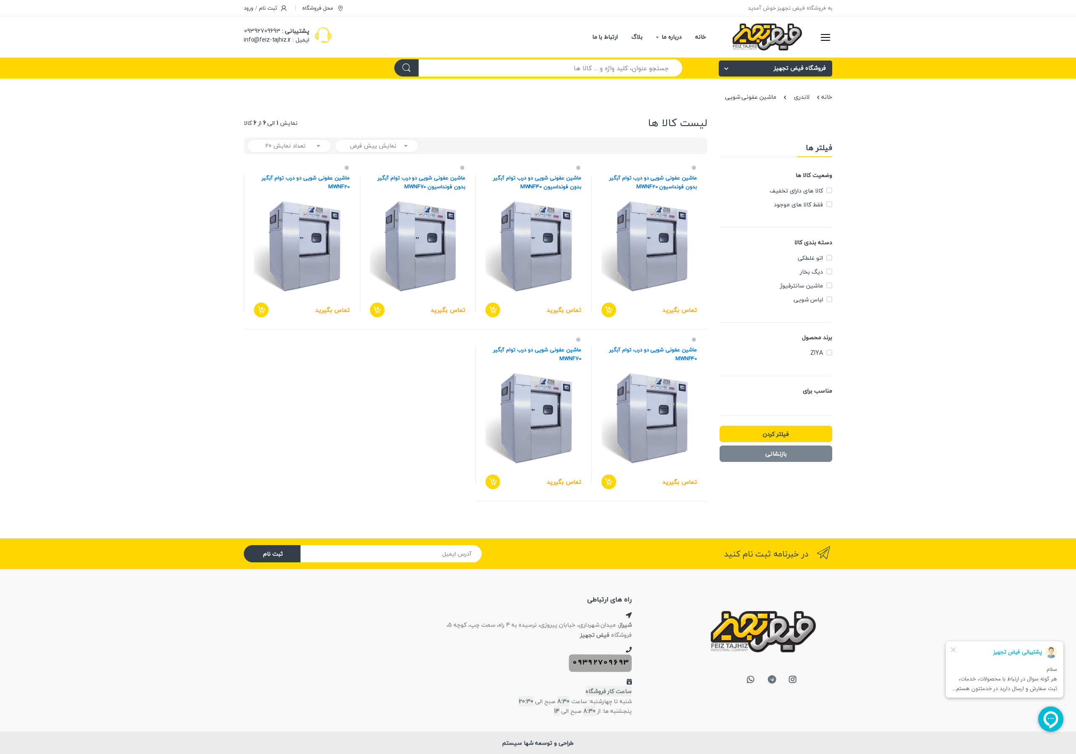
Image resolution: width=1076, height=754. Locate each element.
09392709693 (262, 31)
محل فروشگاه (318, 8)
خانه (700, 37)
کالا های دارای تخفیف (796, 190)
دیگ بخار (811, 271)
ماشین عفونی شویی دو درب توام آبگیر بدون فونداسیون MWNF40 (537, 182)
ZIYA (816, 352)
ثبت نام (273, 553)
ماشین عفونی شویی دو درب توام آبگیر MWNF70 (537, 354)
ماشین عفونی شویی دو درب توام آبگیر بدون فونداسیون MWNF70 (421, 182)
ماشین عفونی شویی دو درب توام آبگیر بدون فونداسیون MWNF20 (653, 182)
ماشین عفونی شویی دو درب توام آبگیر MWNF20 (305, 182)
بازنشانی (776, 453)
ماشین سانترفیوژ (801, 285)
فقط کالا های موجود (798, 204)
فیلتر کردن (776, 434)
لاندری (802, 97)
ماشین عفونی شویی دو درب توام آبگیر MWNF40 (653, 354)
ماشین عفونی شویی (751, 97)
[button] (377, 146)
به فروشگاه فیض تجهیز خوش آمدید (790, 8)
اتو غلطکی (810, 257)
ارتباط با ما (605, 37)
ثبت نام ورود (261, 8)
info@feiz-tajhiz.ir (267, 39)
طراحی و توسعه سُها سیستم (538, 743)
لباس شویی (808, 299)
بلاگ (637, 37)
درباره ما (672, 37)
